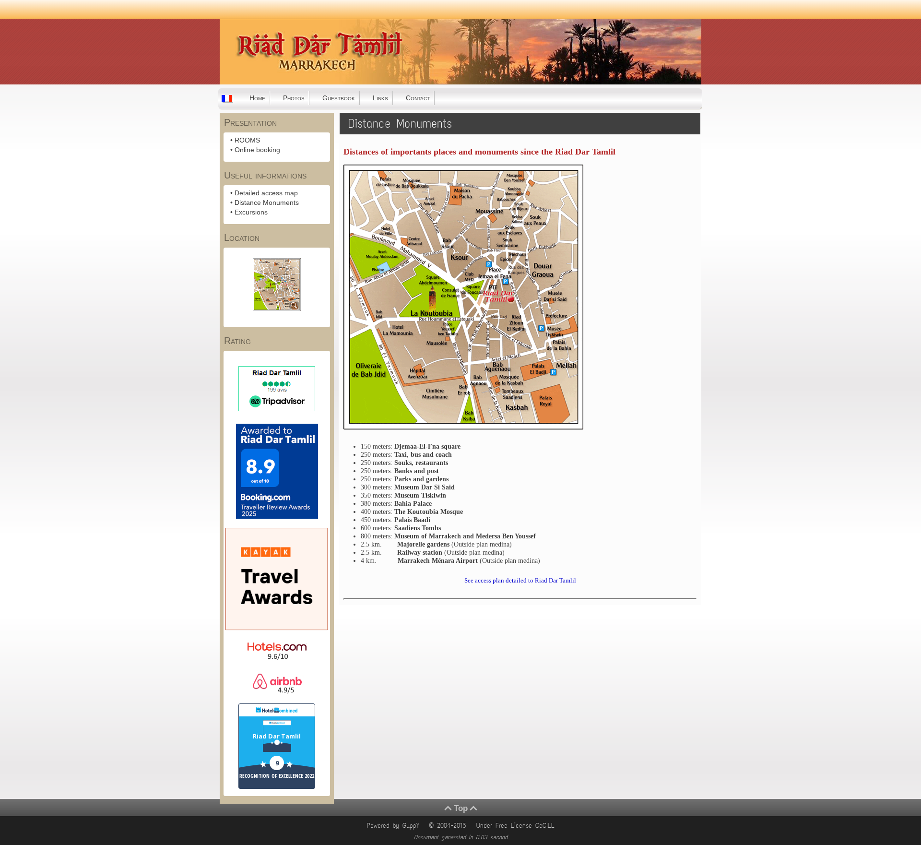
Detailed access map (266, 193)
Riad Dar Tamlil (277, 736)
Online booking (257, 150)
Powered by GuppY (395, 825)
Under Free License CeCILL (517, 825)
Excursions (251, 212)
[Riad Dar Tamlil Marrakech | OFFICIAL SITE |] (268, 81)
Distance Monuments (267, 202)
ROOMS (247, 140)
